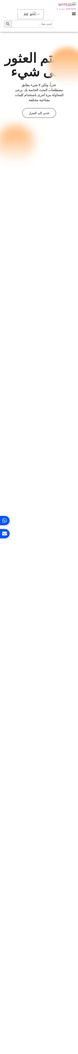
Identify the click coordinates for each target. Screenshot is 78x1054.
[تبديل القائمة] (74, 14)
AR (26, 14)
